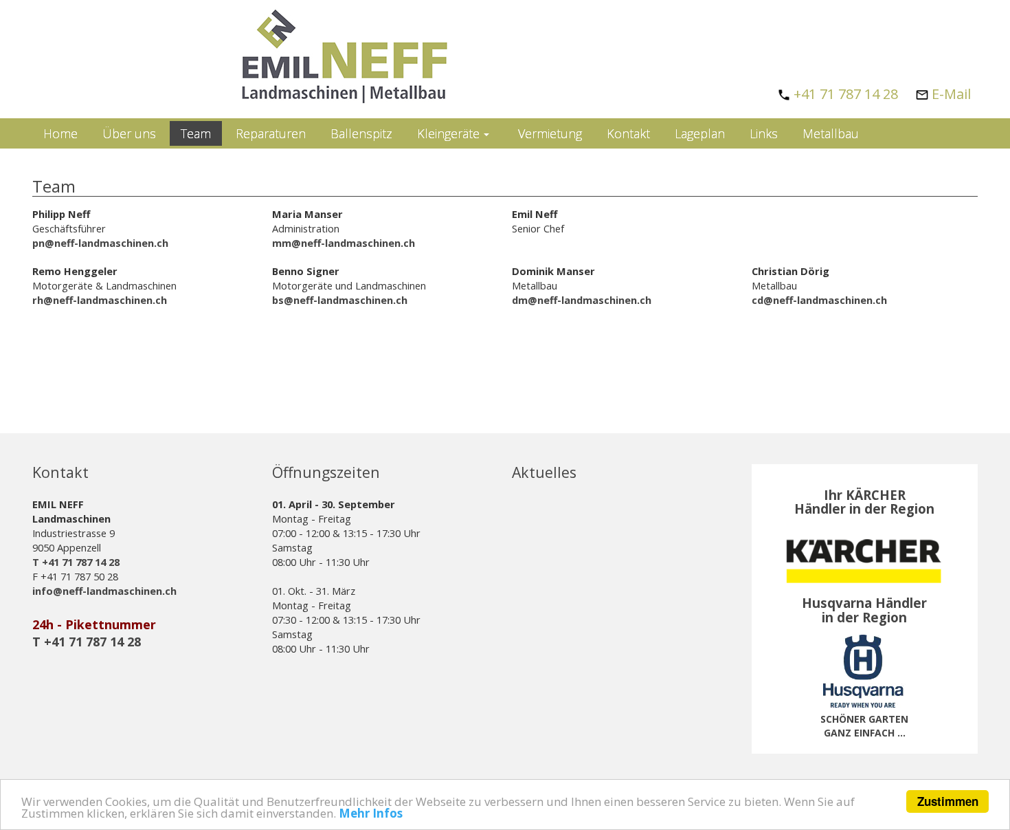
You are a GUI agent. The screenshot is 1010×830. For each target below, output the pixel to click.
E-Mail (951, 94)
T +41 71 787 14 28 (76, 562)
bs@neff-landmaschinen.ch (339, 300)
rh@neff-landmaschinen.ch (99, 300)
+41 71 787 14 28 (846, 94)
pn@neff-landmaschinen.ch (100, 243)
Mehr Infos (371, 813)
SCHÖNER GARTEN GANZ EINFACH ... (864, 725)
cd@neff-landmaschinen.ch (819, 300)
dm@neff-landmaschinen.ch (581, 300)
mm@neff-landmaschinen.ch (343, 243)
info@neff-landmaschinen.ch (104, 591)
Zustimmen (947, 801)
